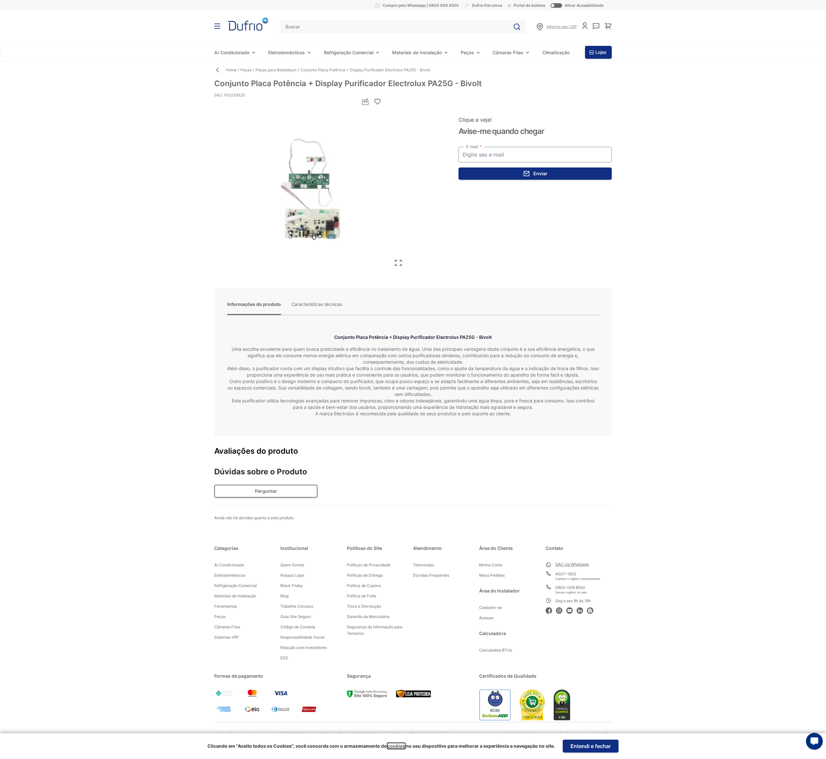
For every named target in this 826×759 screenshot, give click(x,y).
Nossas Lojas (292, 575)
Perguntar (266, 491)
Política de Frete (361, 595)
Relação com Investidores (303, 647)
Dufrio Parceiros (487, 5)
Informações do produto (254, 304)
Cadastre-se (490, 607)
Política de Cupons (364, 585)
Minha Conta (490, 564)
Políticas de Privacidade (368, 564)
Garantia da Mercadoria (368, 616)
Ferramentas (225, 606)
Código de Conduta (297, 626)
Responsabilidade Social (302, 637)
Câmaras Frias (508, 52)
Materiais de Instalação (417, 52)
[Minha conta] (585, 25)
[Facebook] (551, 609)
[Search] (517, 26)
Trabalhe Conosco (296, 606)
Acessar (486, 617)
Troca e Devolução (364, 606)
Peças (467, 52)
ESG (284, 657)
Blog (284, 595)
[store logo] (248, 24)
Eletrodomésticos (286, 52)
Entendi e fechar (590, 746)
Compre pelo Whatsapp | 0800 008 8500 (421, 5)
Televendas (423, 564)
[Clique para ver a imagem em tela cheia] (310, 189)
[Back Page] (220, 70)
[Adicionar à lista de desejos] (377, 102)
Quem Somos (292, 564)
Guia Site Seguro (295, 616)
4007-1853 (565, 574)
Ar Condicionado (231, 52)
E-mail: (473, 146)
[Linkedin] (582, 609)
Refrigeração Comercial (348, 52)
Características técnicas (316, 304)
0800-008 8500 (570, 587)
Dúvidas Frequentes (431, 575)
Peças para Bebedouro (276, 69)
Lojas (601, 52)
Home (231, 69)
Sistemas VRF (226, 637)
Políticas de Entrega (365, 575)
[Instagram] (561, 609)
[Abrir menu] (217, 26)
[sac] (596, 26)
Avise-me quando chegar (501, 131)
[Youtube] (571, 609)
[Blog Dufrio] (592, 609)
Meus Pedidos (492, 575)
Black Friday (291, 585)
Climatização (555, 52)
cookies (396, 746)
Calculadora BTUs (495, 650)
